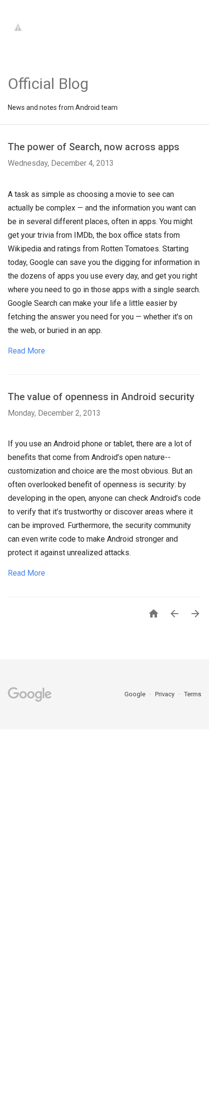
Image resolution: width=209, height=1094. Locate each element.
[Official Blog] (48, 59)
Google (135, 694)
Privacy (165, 694)
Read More (26, 350)
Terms (192, 694)
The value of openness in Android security (101, 397)
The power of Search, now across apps (93, 147)
